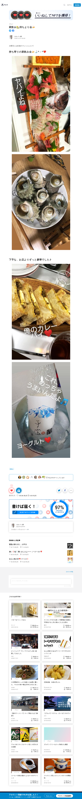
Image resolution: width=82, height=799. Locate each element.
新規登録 (77, 5)
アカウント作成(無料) (64, 796)
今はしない (49, 796)
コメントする (67, 586)
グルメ (11, 24)
